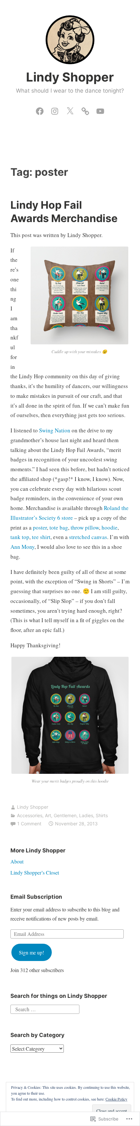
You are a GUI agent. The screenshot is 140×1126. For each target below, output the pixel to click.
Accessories (29, 815)
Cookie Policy (116, 1099)
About (16, 861)
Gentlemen (65, 815)
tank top (19, 537)
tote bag (58, 527)
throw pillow (85, 527)
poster (40, 527)
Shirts (102, 815)
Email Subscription (36, 896)
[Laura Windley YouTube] (100, 109)
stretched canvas (88, 537)
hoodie (110, 527)
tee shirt (41, 537)
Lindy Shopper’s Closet (34, 872)
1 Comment (29, 823)
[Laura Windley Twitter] (70, 109)
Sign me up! (31, 952)
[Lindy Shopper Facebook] (39, 109)
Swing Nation (54, 430)
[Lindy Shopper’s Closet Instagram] (54, 109)
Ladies (86, 815)
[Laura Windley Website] (85, 109)
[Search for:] (44, 1008)
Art (48, 815)
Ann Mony (22, 546)
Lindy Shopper (70, 76)
